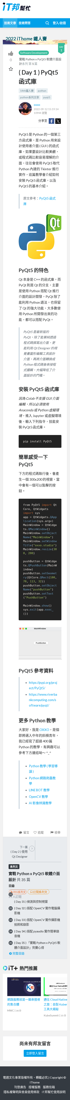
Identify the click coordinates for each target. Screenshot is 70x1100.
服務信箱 (49, 1087)
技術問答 (25, 23)
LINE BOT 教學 (39, 790)
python (42, 90)
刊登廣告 (20, 1087)
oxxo (37, 104)
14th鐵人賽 (27, 90)
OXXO (44, 730)
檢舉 (57, 832)
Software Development (33, 52)
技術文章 (10, 23)
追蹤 (41, 832)
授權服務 (35, 1087)
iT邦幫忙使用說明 (54, 1092)
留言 (26, 832)
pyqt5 (46, 97)
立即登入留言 (35, 1053)
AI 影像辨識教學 (40, 803)
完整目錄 (18, 953)
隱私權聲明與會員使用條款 (21, 1092)
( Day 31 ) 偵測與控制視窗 (31, 901)
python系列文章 (29, 97)
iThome (35, 1082)
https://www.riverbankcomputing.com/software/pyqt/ (43, 699)
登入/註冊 (59, 23)
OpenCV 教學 (38, 797)
